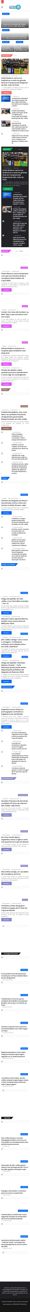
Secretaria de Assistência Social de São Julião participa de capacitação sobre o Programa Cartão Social (14, 38)
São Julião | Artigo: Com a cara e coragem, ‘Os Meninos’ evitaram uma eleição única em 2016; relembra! (14, 643)
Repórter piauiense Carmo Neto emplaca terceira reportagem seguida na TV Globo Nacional (13, 1054)
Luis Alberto (5, 596)
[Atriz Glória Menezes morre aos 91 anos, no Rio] (8, 46)
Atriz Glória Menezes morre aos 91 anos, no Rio (7, 51)
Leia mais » (6, 92)
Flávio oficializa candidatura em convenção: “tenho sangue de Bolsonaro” (19, 437)
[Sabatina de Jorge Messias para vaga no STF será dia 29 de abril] (2, 453)
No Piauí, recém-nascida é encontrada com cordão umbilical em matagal (20, 532)
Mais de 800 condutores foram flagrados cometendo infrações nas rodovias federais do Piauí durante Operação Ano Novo (20, 555)
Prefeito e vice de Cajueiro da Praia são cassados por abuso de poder (20, 447)
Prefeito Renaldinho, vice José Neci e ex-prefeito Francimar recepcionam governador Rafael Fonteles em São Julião (14, 415)
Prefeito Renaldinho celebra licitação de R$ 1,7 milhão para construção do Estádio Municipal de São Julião (20, 114)
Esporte (20, 149)
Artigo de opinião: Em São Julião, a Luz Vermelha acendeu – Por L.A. (14, 601)
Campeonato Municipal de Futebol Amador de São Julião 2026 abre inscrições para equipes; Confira (14, 26)
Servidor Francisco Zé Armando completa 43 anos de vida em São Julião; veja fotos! (14, 803)
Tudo (15, 55)
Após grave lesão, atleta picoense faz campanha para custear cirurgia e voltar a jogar (19, 241)
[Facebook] (11, 1308)
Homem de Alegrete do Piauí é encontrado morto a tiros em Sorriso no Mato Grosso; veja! (14, 502)
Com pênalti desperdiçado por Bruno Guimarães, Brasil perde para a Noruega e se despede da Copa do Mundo (20, 758)
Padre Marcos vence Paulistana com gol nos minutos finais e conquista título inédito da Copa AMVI (14, 277)
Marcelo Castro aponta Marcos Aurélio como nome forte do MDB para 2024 (14, 621)
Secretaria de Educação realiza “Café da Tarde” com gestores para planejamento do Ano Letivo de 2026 (14, 1243)
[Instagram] (19, 1308)
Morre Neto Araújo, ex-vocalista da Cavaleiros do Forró (14, 873)
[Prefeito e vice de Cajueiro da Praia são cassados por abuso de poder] (2, 443)
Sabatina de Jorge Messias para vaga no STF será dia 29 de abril (20, 457)
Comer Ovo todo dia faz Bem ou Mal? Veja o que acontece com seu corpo (15, 314)
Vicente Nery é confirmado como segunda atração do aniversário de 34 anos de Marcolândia (14, 1216)
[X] (15, 1308)
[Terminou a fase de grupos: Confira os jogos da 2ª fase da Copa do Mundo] (2, 766)
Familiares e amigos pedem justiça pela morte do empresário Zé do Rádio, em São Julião (20, 521)
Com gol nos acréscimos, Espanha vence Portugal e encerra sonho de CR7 (19, 746)
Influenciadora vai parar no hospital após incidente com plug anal (13, 350)
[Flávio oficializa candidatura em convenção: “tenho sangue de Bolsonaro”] (2, 432)
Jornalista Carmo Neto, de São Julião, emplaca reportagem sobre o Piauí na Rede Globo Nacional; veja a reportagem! (14, 1081)
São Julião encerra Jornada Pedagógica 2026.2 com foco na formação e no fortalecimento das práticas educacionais (14, 1141)
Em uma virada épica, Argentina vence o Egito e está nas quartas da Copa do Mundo (20, 735)
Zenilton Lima (5, 410)
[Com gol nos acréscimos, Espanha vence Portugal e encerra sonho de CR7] (2, 741)
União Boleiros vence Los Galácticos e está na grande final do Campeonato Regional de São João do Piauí (14, 81)
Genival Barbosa (6, 75)
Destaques (6, 14)
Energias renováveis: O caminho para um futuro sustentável (13, 1192)
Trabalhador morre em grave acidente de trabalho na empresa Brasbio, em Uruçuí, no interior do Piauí (14, 1002)
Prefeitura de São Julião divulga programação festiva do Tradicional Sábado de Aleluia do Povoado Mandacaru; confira (20, 468)
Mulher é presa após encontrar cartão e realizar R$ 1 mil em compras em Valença (19, 542)
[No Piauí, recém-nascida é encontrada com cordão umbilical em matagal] (2, 527)
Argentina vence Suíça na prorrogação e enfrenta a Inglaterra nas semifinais (12, 711)
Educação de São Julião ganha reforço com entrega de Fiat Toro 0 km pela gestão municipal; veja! (14, 1167)
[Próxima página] (28, 56)
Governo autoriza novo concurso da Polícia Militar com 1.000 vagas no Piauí (14, 1029)
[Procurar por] (28, 8)
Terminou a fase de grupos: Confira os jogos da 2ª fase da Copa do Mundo (20, 771)
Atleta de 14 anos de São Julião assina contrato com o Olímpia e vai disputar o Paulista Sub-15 (20, 139)
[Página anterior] (25, 56)
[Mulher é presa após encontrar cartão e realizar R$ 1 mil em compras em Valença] (2, 538)
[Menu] (2, 8)
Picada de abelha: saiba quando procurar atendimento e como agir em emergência (14, 372)
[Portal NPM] (15, 7)
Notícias (21, 251)
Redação (4, 309)
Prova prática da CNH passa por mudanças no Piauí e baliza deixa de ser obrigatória (14, 976)
